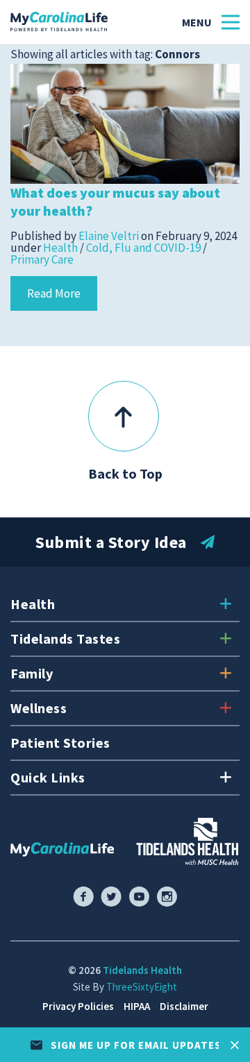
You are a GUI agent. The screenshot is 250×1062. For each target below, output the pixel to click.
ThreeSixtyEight (141, 986)
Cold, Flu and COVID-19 (143, 247)
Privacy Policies (78, 1006)
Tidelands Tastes (65, 638)
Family (31, 673)
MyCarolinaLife (59, 22)
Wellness (38, 708)
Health (60, 247)
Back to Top (125, 473)
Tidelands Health (142, 970)
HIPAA (137, 1006)
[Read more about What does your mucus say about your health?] (125, 122)
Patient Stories (60, 742)
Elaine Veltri (108, 235)
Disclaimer (184, 1006)
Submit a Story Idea (111, 542)
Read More (54, 293)
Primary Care (42, 259)
